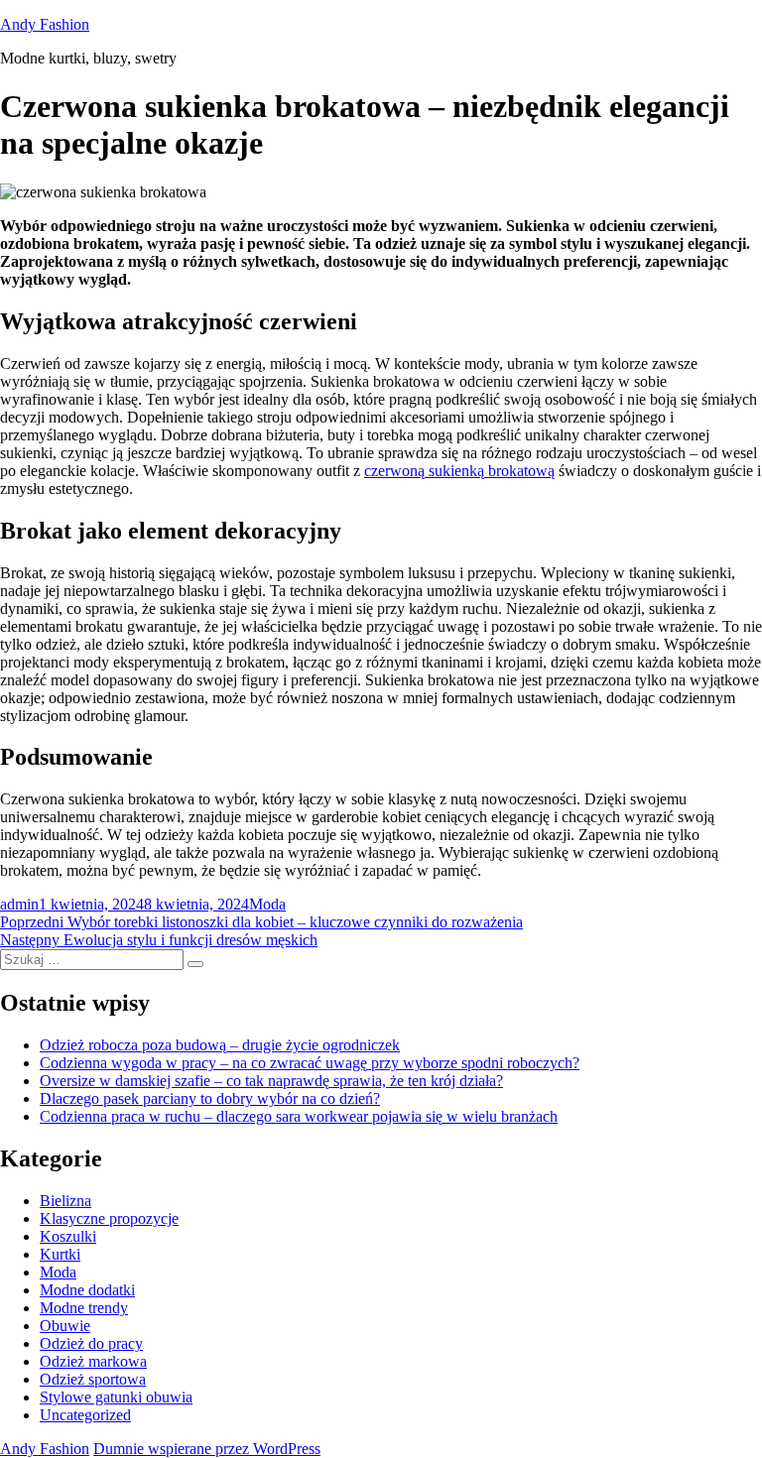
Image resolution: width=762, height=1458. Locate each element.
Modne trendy (84, 1307)
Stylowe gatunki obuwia (116, 1397)
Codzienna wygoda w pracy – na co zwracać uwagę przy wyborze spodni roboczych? (309, 1062)
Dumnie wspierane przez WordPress (206, 1448)
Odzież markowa (93, 1361)
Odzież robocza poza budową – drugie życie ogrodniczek (220, 1044)
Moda (267, 904)
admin (19, 904)
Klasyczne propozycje (109, 1218)
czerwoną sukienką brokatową (459, 470)
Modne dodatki (87, 1289)
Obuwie (65, 1325)
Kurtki (60, 1254)
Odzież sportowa (93, 1379)
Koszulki (68, 1236)
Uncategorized (85, 1414)
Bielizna (65, 1200)
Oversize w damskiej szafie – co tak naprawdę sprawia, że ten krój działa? (271, 1080)
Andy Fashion (44, 24)
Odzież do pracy (91, 1343)
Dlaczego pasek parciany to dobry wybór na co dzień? (210, 1098)
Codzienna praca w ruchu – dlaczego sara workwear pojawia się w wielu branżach (299, 1116)
